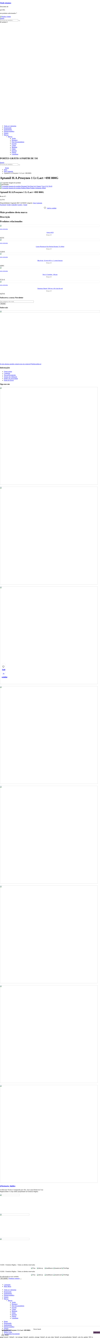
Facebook (3, 205)
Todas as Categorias (10, 126)
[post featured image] (1, 226)
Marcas (6, 135)
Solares (6, 133)
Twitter (8, 205)
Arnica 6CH (49, 232)
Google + (20, 205)
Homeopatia (7, 128)
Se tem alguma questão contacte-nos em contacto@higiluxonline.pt (20, 364)
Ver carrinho (4, 1278)
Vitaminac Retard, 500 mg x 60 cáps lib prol (50, 288)
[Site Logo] (5, 16)
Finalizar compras (14, 1278)
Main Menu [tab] (7, 1286)
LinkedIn (14, 205)
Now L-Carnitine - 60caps (50, 274)
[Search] (19, 20)
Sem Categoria (37, 203)
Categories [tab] (7, 1285)
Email (25, 205)
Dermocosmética (9, 131)
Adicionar (96, 1332)
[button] (2, 18)
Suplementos (8, 129)
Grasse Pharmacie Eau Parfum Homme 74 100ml (50, 246)
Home (6, 1321)
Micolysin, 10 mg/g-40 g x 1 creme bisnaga (50, 260)
